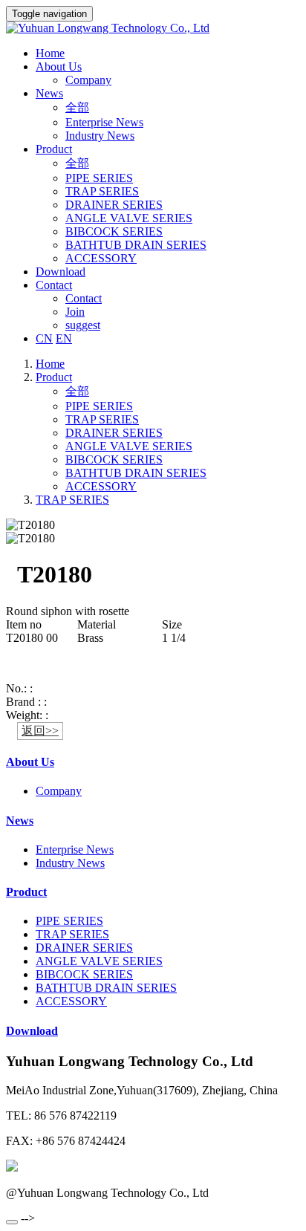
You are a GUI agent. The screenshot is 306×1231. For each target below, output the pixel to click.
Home (50, 53)
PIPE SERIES (99, 178)
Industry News (99, 135)
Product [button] (54, 149)
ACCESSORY (101, 258)
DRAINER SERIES (114, 204)
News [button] (49, 93)
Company (88, 80)
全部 (77, 107)
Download (60, 271)
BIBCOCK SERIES (114, 231)
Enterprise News (104, 122)
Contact (83, 298)
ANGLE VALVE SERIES (128, 218)
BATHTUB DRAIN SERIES (135, 244)
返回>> (40, 730)
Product (54, 377)
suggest (82, 325)
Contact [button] (54, 285)
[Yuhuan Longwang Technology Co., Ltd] (153, 28)
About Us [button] (59, 66)
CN (44, 338)
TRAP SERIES (102, 191)
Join (75, 311)
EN (64, 338)
